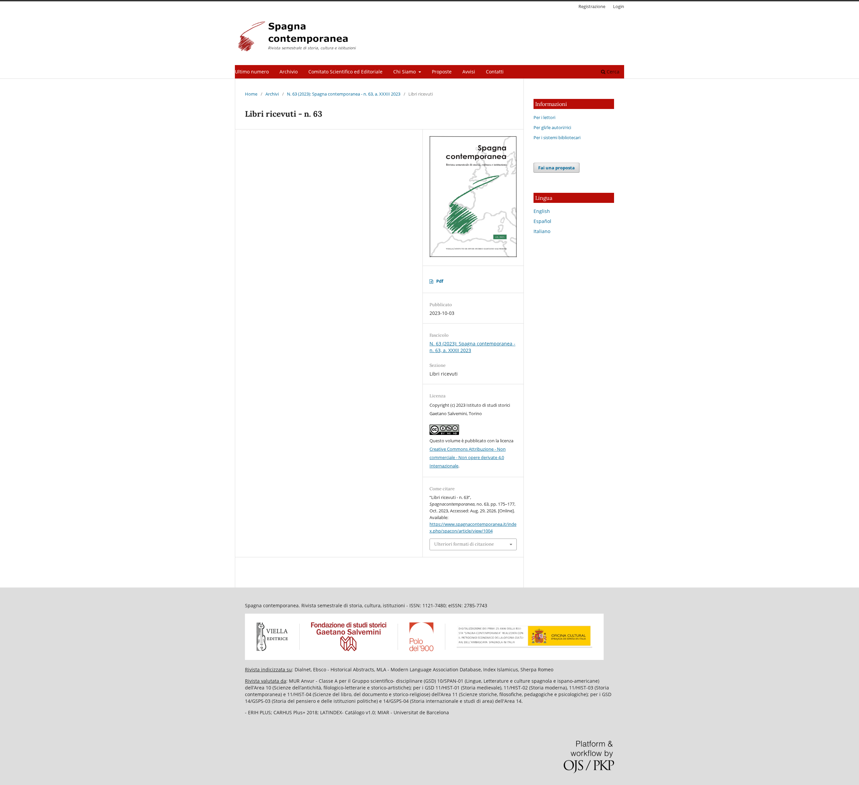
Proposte (442, 71)
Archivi (272, 94)
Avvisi (468, 71)
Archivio (289, 71)
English (542, 211)
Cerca (612, 71)
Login (618, 6)
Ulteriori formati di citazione (464, 544)
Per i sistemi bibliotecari (557, 137)
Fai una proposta (556, 168)
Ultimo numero (252, 71)
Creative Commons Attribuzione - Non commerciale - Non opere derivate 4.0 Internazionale (468, 457)
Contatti (495, 71)
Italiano (542, 231)
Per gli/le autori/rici (552, 127)
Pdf (439, 281)
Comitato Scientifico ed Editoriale (345, 71)
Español (542, 221)
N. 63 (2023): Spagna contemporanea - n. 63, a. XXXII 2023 (343, 94)
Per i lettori (544, 117)
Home (251, 94)
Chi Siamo (405, 71)
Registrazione (591, 6)
